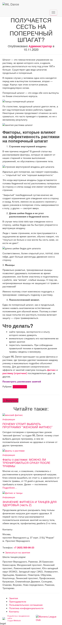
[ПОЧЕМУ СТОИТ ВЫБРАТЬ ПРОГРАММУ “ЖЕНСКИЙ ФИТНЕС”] (12, 414)
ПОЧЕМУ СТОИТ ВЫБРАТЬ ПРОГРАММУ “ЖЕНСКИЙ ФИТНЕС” (27, 425)
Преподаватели (17, 601)
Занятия (13, 598)
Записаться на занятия (17, 552)
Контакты (14, 611)
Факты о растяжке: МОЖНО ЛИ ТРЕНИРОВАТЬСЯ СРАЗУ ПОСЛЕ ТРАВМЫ (26, 462)
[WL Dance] (10, 4)
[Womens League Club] (48, 618)
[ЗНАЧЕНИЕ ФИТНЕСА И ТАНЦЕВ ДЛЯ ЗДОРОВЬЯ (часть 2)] (12, 492)
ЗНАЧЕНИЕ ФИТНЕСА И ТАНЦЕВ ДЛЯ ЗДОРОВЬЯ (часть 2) (29, 503)
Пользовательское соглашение (26, 604)
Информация (20, 386)
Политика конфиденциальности (26, 608)
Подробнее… (9, 487)
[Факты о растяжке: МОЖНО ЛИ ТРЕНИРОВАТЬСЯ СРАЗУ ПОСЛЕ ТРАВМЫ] (13, 450)
